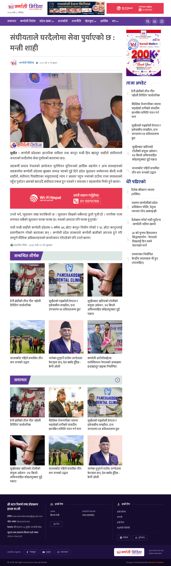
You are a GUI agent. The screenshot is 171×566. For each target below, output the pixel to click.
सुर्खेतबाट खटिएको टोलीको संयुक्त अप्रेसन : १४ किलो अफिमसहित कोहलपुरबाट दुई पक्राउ (104, 307)
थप (114, 21)
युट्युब (48, 552)
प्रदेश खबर (45, 21)
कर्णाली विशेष (28, 21)
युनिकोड (141, 537)
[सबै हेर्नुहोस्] (117, 380)
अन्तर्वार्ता (63, 21)
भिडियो (125, 537)
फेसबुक (33, 552)
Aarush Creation (156, 562)
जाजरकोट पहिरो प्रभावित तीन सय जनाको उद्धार (26, 360)
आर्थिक (104, 21)
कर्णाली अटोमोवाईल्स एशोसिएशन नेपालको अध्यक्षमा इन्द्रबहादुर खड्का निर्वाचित (104, 362)
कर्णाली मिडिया (26, 63)
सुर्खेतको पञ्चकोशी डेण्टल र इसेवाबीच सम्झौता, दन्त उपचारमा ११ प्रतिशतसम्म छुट (65, 305)
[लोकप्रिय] (155, 21)
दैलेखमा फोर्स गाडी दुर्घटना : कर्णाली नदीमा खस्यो (146, 222)
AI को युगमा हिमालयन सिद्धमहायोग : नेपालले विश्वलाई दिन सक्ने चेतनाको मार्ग (144, 239)
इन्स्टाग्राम (64, 552)
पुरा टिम (56, 524)
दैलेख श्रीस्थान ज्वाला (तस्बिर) (142, 192)
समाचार (11, 21)
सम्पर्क (119, 517)
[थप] (162, 21)
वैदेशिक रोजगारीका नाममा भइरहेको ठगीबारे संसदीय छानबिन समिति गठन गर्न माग (65, 425)
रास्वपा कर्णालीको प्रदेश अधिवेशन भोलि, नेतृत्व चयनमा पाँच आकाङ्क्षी (144, 207)
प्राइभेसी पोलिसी (123, 528)
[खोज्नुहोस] (148, 21)
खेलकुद (89, 21)
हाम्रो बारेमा (121, 511)
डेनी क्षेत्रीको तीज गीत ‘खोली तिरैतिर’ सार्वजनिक (25, 303)
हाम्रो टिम (120, 522)
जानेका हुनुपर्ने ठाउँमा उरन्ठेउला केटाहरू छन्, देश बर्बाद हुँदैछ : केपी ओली (65, 362)
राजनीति (76, 21)
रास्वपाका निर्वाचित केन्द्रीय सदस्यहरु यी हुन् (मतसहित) (145, 258)
